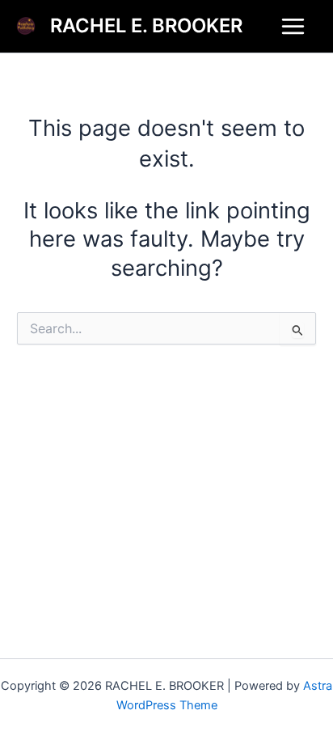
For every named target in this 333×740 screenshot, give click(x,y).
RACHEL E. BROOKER (146, 25)
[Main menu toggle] (293, 26)
